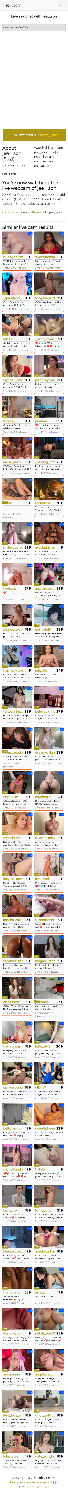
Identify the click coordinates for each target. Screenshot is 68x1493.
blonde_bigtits (13, 629)
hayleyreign (12, 1046)
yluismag (42, 1002)
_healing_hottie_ (45, 462)
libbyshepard (45, 298)
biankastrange (13, 1087)
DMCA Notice (29, 1487)
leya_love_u (12, 1415)
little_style (43, 1046)
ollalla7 (40, 1087)
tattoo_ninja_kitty (13, 711)
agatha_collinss (13, 920)
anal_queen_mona (45, 588)
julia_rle (41, 670)
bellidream (11, 1128)
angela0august (45, 1374)
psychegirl (43, 797)
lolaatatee (11, 1456)
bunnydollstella (13, 257)
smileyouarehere (13, 547)
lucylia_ (9, 421)
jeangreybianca (45, 380)
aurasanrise (11, 1374)
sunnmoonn (44, 920)
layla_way (10, 1210)
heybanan (11, 588)
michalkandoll (13, 1169)
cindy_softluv (45, 1415)
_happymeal (44, 339)
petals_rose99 (45, 1333)
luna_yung (43, 1210)
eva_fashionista (45, 547)
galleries (34, 212)
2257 (45, 1487)
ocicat (7, 503)
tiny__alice (11, 797)
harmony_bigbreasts (13, 670)
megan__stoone (45, 961)
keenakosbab (13, 1251)
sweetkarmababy (45, 257)
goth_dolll (43, 629)
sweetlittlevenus (45, 1128)
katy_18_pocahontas (13, 879)
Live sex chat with (34, 135)
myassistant (12, 838)
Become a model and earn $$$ (33, 1482)
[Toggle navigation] (60, 5)
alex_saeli (42, 879)
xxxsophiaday (45, 838)
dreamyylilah (45, 752)
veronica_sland (13, 961)
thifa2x (40, 1169)
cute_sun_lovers (45, 1456)
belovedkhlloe (45, 711)
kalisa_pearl (12, 462)
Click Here (10, 212)
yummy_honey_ (13, 1333)
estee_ (40, 1292)
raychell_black (13, 380)
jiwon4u (41, 421)
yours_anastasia (13, 752)
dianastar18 (11, 1002)
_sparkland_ (12, 298)
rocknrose (42, 503)
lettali (7, 339)
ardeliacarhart (45, 1251)
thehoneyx (11, 1292)
